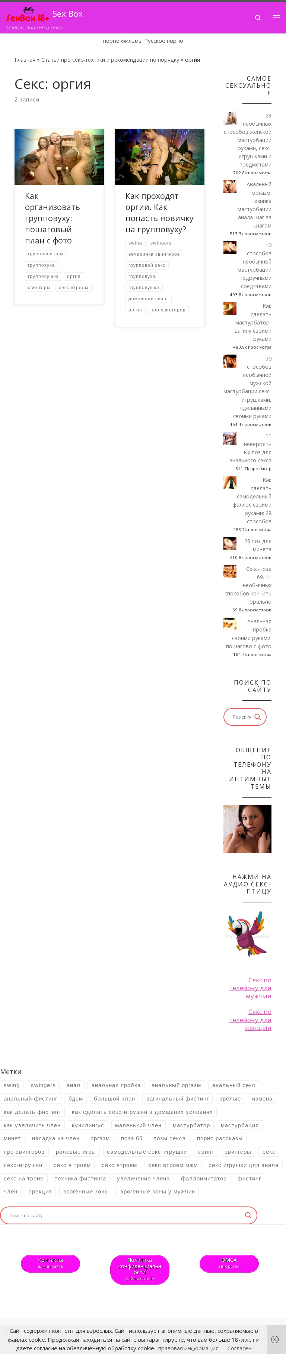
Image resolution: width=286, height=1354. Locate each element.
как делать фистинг (32, 1112)
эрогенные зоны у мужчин (157, 1191)
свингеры (238, 1151)
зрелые (230, 1098)
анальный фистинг (30, 1098)
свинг (206, 1151)
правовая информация (188, 1348)
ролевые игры (76, 1151)
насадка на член (56, 1138)
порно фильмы (123, 40)
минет (12, 1138)
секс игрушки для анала (244, 1165)
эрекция (40, 1191)
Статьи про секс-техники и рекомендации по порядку (110, 59)
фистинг (249, 1178)
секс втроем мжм (173, 1165)
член (11, 1191)
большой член (114, 1098)
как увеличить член (32, 1125)
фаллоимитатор (204, 1178)
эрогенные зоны (86, 1191)
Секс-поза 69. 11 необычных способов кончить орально (248, 585)
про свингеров (24, 1151)
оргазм (100, 1138)
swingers (43, 1085)
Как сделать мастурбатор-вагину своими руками (253, 322)
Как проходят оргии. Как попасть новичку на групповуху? (159, 212)
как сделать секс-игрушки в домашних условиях (142, 1112)
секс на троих (24, 1178)
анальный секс (233, 1085)
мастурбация (240, 1125)
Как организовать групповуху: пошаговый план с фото (52, 218)
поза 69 (132, 1138)
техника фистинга (80, 1178)
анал (73, 1085)
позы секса (169, 1138)
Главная (25, 59)
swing (12, 1085)
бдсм (76, 1098)
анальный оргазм (176, 1085)
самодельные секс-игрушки (147, 1151)
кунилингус (88, 1125)
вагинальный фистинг (177, 1098)
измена (262, 1098)
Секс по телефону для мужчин (250, 988)
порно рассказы (220, 1138)
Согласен (240, 1348)
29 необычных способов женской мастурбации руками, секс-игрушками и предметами (247, 140)
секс (269, 1151)
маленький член (138, 1125)
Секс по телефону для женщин (250, 1019)
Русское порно (163, 40)
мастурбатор (191, 1125)
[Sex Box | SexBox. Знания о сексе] (28, 13)
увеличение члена (143, 1178)
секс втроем (119, 1165)
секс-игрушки (23, 1165)
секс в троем (72, 1165)
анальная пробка (116, 1085)
